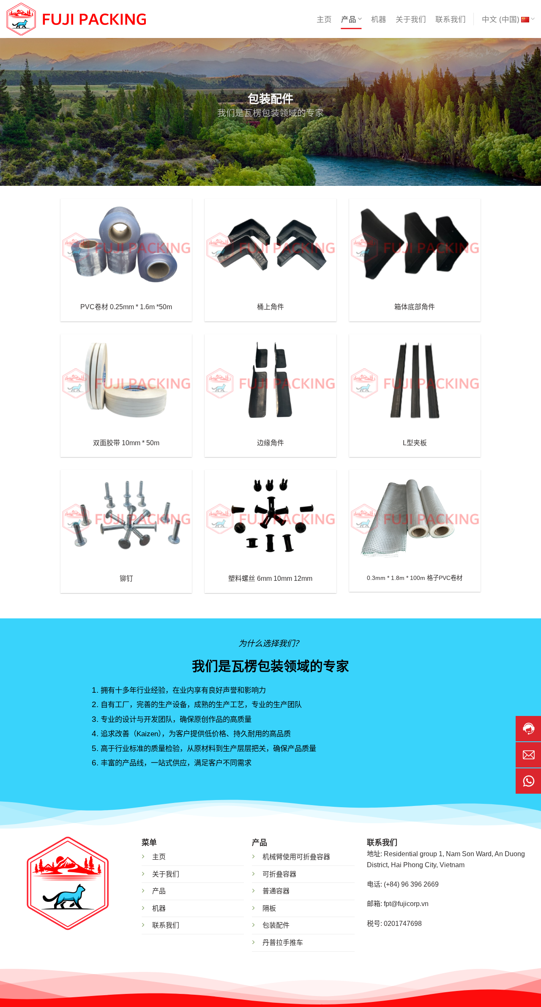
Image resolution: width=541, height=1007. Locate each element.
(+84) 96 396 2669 (411, 884)
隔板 (269, 908)
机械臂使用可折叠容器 (296, 856)
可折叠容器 (279, 874)
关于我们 (411, 19)
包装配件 (276, 925)
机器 (378, 19)
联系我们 (450, 19)
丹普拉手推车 (282, 942)
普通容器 (276, 891)
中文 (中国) (500, 19)
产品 (348, 19)
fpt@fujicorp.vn (406, 903)
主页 (324, 19)
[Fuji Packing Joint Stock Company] (76, 19)
